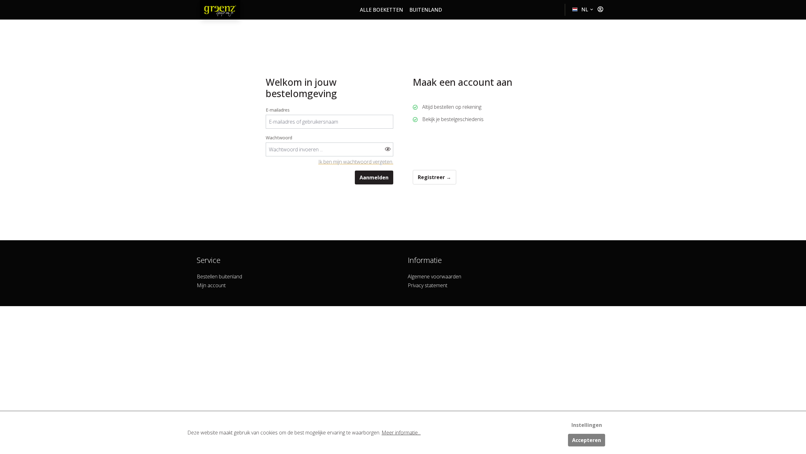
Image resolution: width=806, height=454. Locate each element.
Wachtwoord (279, 138)
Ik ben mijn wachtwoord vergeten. (355, 161)
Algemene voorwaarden (434, 276)
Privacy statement (427, 285)
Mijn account (211, 285)
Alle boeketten (381, 9)
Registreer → (434, 177)
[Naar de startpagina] (220, 9)
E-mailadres (278, 110)
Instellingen (586, 425)
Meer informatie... (401, 432)
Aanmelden (374, 177)
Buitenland (425, 9)
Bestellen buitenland (219, 276)
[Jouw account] (600, 9)
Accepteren (586, 440)
